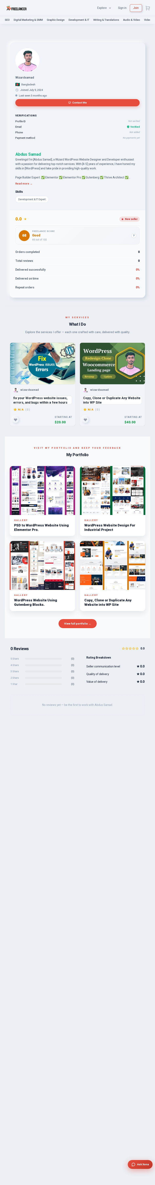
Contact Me (79, 103)
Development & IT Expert (32, 199)
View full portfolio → (77, 624)
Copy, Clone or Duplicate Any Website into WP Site (111, 400)
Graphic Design (56, 20)
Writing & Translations (106, 20)
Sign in (122, 8)
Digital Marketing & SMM (28, 20)
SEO (7, 20)
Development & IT (79, 20)
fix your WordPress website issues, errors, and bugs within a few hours (40, 400)
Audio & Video (131, 20)
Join (136, 8)
